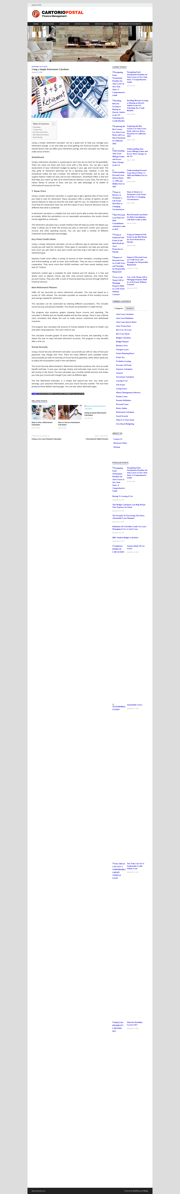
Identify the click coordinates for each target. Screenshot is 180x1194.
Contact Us (117, 439)
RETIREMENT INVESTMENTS (130, 24)
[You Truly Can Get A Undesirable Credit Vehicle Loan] (118, 864)
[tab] (118, 308)
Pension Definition (123, 400)
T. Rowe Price (37, 129)
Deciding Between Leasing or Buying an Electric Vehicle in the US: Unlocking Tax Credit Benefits (137, 105)
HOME (35, 24)
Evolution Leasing (123, 361)
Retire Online (121, 408)
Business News (122, 346)
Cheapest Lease (122, 349)
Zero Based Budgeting (125, 424)
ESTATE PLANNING (82, 24)
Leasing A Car (122, 381)
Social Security (37, 137)
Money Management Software (128, 392)
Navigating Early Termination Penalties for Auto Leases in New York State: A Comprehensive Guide (137, 77)
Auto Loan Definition (124, 318)
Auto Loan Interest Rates (126, 322)
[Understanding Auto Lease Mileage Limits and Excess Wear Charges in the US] (118, 149)
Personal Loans (122, 404)
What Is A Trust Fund (125, 420)
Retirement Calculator (125, 412)
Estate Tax (120, 357)
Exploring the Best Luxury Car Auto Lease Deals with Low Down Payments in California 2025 (136, 131)
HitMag (145, 1191)
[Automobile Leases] (118, 705)
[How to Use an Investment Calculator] (70, 413)
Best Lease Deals (123, 334)
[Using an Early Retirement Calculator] (96, 408)
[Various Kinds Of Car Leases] (118, 546)
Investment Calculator (39, 66)
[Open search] (147, 24)
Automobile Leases (134, 705)
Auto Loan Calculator (125, 314)
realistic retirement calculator (50, 393)
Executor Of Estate (124, 365)
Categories (118, 308)
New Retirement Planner (41, 135)
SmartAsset (36, 127)
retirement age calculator (74, 393)
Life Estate (120, 385)
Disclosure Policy (120, 443)
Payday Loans (122, 396)
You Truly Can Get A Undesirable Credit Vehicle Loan (135, 866)
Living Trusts (121, 389)
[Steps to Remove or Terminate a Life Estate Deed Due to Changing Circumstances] (118, 192)
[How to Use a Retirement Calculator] (43, 413)
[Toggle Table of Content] (52, 124)
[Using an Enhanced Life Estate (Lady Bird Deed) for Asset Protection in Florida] (118, 235)
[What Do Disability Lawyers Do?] (118, 1022)
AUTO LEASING (48, 24)
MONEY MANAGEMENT (104, 24)
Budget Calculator (123, 338)
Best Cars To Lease (124, 330)
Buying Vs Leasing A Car (122, 496)
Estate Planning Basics (125, 353)
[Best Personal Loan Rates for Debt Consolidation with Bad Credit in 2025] (118, 215)
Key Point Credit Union (40, 132)
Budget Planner (122, 342)
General (119, 373)
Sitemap (116, 447)
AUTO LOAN (64, 24)
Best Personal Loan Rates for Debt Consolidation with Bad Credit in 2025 (137, 217)
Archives (129, 308)
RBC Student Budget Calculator (125, 538)
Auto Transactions (123, 326)
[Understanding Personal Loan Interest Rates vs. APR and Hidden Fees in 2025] (118, 171)
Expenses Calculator (124, 369)
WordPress (136, 1191)
